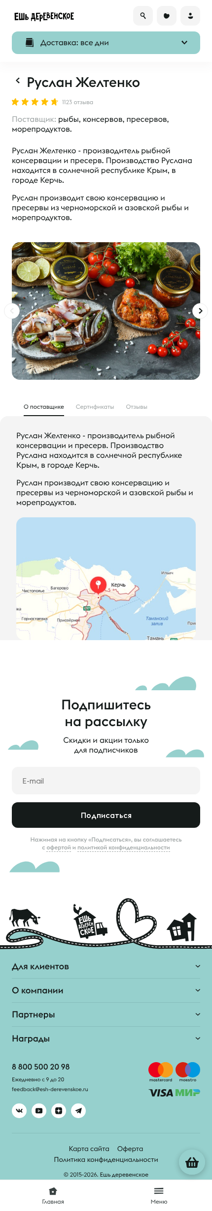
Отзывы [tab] (137, 407)
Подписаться (106, 815)
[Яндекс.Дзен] (58, 1110)
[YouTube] (39, 1110)
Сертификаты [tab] (95, 407)
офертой (58, 847)
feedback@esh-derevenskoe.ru (50, 1090)
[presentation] (12, 311)
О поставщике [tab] (44, 407)
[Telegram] (78, 1110)
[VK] (19, 1110)
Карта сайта (89, 1149)
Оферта (130, 1149)
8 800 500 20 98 (41, 1067)
